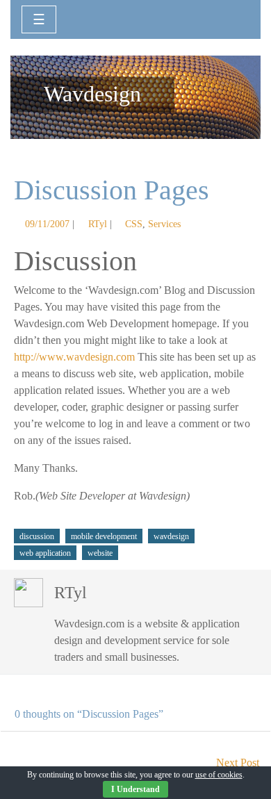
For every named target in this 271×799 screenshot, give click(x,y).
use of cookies (219, 775)
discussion (36, 536)
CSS (133, 223)
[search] (234, 18)
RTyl (97, 223)
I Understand (135, 789)
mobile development (104, 536)
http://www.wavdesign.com (74, 357)
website (100, 553)
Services (164, 223)
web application (45, 553)
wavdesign (171, 536)
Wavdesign (92, 93)
